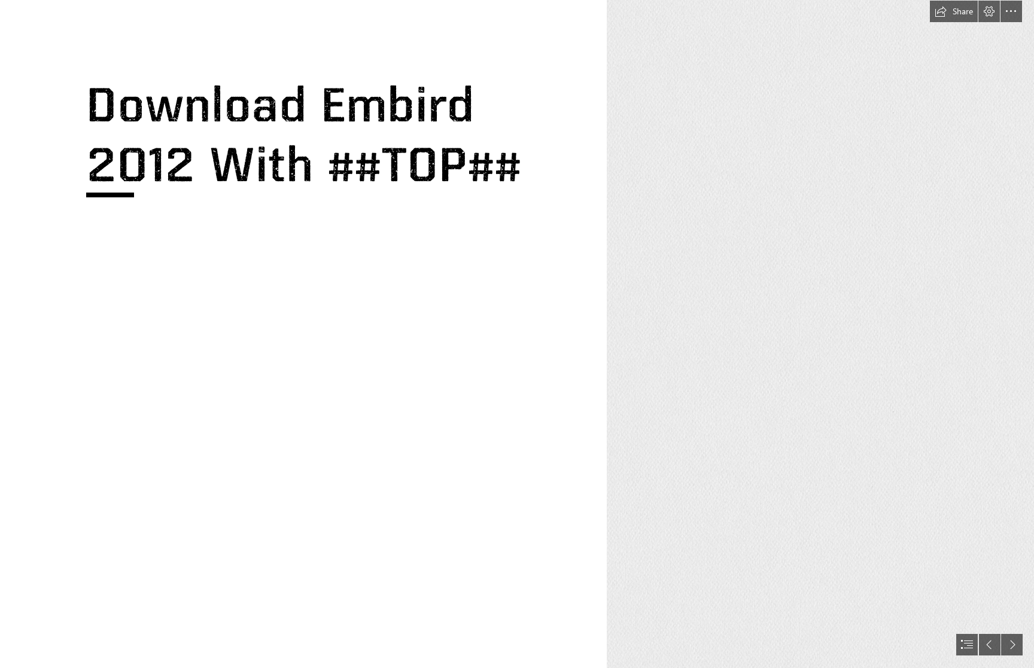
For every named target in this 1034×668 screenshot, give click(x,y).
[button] (954, 11)
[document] (517, 334)
